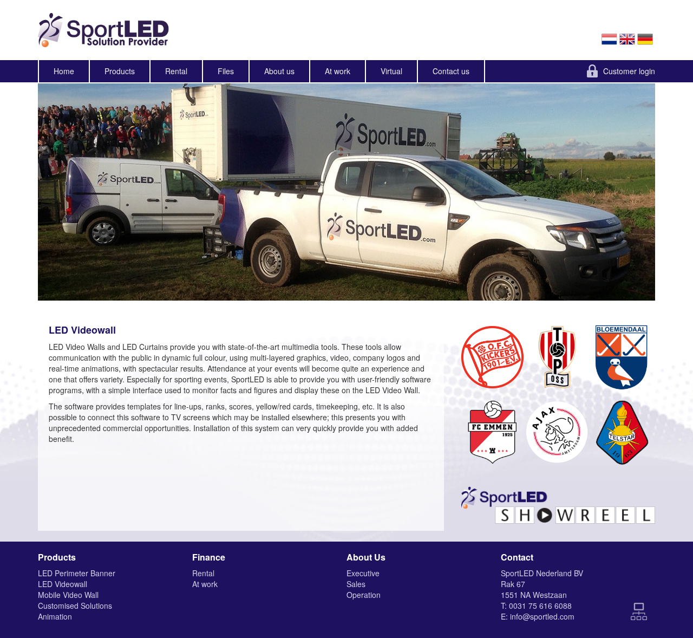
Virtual (391, 71)
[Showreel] (557, 500)
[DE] (646, 37)
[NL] (610, 37)
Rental (176, 71)
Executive (363, 573)
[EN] (628, 37)
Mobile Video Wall (68, 594)
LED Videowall (62, 583)
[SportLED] (111, 30)
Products (119, 71)
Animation (55, 616)
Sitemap (639, 611)
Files (226, 71)
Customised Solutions (75, 605)
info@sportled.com (542, 616)
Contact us (451, 71)
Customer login (629, 71)
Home (64, 71)
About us (279, 71)
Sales (355, 583)
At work (337, 71)
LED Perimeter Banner (76, 573)
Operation (363, 594)
